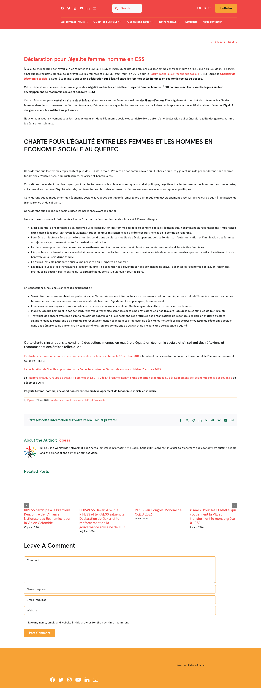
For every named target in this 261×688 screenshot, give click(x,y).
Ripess (30, 400)
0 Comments (98, 400)
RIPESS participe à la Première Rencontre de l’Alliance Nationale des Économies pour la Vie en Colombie (47, 516)
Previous (219, 42)
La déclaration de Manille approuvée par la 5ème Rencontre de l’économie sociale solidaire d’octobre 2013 (92, 369)
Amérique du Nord (61, 400)
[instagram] (75, 8)
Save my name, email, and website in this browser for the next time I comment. (78, 622)
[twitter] (68, 8)
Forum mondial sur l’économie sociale (174, 74)
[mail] (94, 8)
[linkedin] (88, 8)
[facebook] (62, 8)
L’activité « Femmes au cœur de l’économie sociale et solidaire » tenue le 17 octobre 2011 (81, 356)
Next (231, 42)
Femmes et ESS (80, 400)
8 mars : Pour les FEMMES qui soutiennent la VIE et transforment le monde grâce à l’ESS (213, 516)
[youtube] (81, 8)
